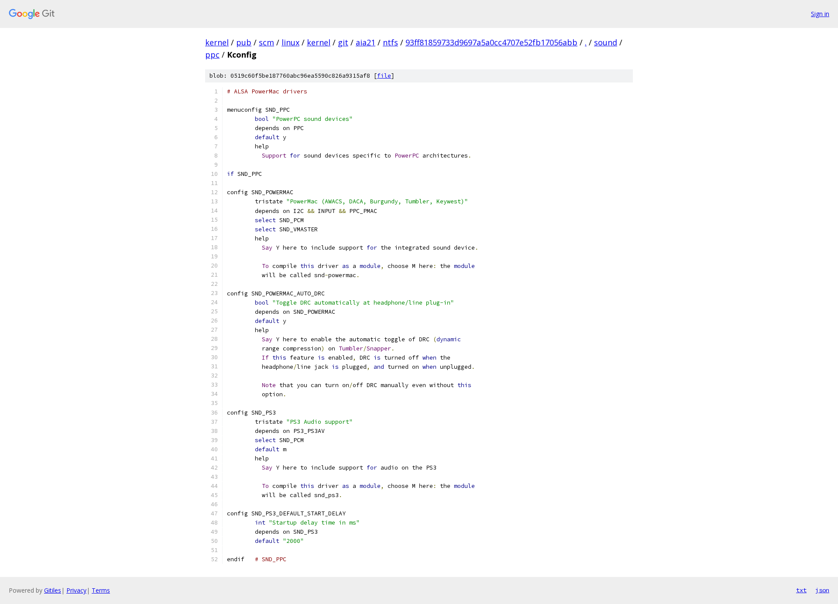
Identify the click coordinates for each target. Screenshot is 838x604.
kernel (217, 42)
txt (801, 590)
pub (243, 42)
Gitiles (52, 590)
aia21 (365, 42)
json (822, 590)
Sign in (820, 14)
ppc (212, 54)
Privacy (76, 590)
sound (605, 42)
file (384, 75)
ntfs (390, 42)
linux (290, 42)
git (343, 42)
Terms (101, 590)
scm (266, 42)
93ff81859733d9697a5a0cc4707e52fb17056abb (491, 42)
